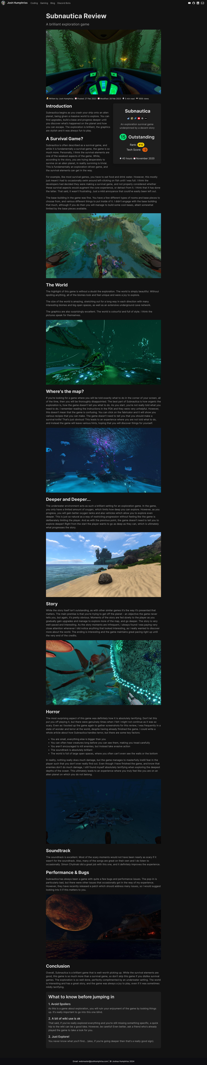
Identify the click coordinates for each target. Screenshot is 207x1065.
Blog (52, 3)
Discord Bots (63, 3)
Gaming (44, 3)
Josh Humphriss (17, 2)
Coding (34, 3)
